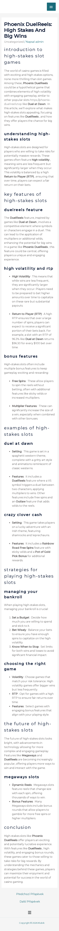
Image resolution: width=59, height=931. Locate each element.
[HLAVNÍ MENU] (51, 7)
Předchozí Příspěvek (30, 894)
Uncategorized (14, 41)
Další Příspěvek (30, 901)
